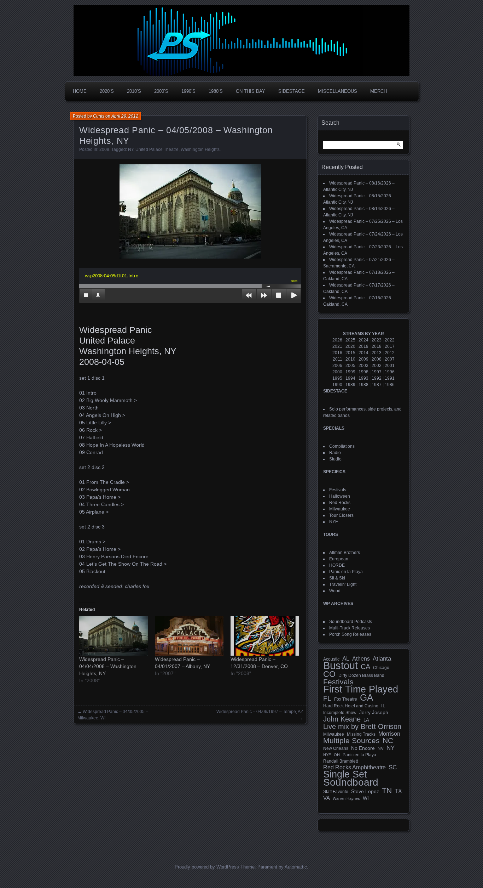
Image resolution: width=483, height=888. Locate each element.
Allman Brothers (344, 552)
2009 (363, 359)
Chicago (381, 667)
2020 (350, 346)
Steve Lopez (365, 791)
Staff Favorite (335, 792)
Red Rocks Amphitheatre (354, 767)
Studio (335, 459)
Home (80, 91)
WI (366, 798)
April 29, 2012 (124, 116)
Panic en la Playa (346, 571)
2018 (377, 346)
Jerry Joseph (373, 712)
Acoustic (331, 659)
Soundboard (350, 782)
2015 (350, 352)
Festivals (337, 489)
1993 (363, 378)
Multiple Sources (351, 740)
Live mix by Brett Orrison (362, 726)
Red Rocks (339, 502)
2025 (350, 340)
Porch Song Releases (350, 634)
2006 (337, 365)
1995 (337, 378)
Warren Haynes (346, 798)
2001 (390, 365)
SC (393, 767)
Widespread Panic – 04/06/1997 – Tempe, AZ (259, 711)
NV (381, 748)
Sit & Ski (337, 578)
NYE (333, 521)
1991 (390, 378)
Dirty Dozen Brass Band (361, 675)
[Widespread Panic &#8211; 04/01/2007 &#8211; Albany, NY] (189, 636)
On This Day (250, 91)
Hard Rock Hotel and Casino (350, 706)
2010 (350, 359)
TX (398, 791)
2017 (390, 346)
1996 (390, 371)
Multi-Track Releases (349, 628)
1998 (363, 371)
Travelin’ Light (342, 584)
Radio (335, 452)
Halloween (339, 496)
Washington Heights (200, 149)
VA (326, 798)
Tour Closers (341, 515)
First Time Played (360, 689)
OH (337, 755)
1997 (377, 371)
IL (383, 705)
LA (366, 720)
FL (327, 698)
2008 (104, 149)
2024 (363, 340)
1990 (337, 384)
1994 (350, 378)
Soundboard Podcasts (350, 621)
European (338, 558)
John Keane (342, 719)
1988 (363, 384)
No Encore (363, 748)
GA (366, 697)
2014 (363, 352)
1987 (377, 384)
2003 (363, 365)
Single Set (345, 774)
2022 (390, 340)
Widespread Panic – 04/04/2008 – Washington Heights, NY (107, 666)
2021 (337, 346)
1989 (350, 384)
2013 (377, 352)
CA (365, 666)
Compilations (342, 446)
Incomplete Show (339, 712)
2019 (363, 346)
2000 (337, 371)
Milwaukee (339, 509)
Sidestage (291, 91)
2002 (377, 365)
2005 (350, 365)
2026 (337, 340)
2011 (337, 359)
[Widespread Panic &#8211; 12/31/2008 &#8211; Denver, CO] (265, 636)
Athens (361, 658)
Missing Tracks (361, 734)
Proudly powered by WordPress (207, 867)
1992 (377, 378)
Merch (378, 91)
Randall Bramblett (340, 761)
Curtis (98, 116)
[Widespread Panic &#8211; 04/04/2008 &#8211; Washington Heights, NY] (113, 636)
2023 (377, 340)
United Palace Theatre (157, 149)
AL (345, 659)
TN (387, 790)
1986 (390, 384)
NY (130, 149)
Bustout (340, 665)
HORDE (337, 565)
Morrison (389, 734)
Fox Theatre (345, 699)
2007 (390, 359)
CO (329, 674)
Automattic (296, 867)
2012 (390, 352)
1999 (350, 371)
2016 (337, 352)
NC (388, 740)
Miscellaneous (337, 91)
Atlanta (382, 659)
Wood (335, 590)
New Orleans (335, 748)
